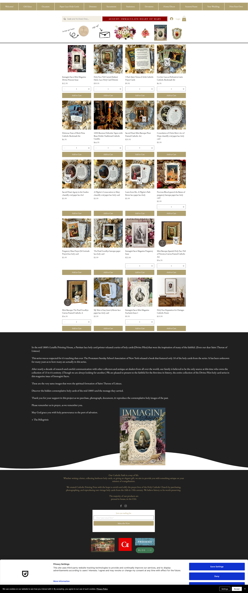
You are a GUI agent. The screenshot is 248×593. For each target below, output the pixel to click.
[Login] (171, 18)
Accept (237, 589)
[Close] (244, 589)
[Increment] (89, 89)
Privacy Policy (102, 589)
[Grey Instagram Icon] (125, 506)
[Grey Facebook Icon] (121, 506)
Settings (225, 589)
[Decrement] (64, 89)
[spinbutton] (76, 89)
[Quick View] (76, 59)
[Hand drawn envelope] (105, 34)
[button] (27, 6)
